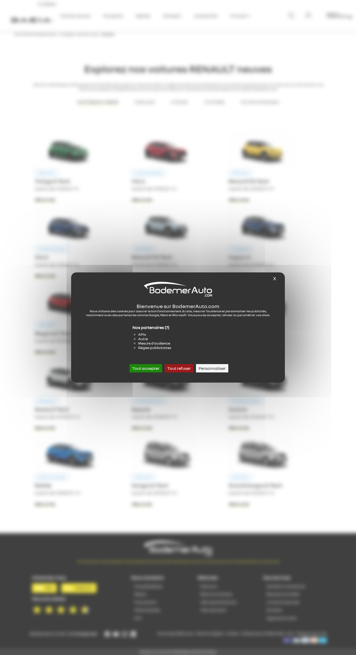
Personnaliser (212, 368)
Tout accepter (145, 368)
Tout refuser (179, 368)
